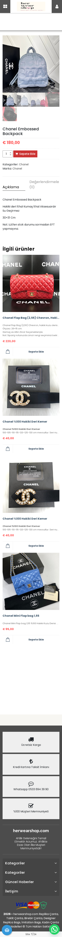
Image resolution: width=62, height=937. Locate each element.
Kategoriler (15, 863)
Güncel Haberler (19, 881)
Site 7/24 (31, 934)
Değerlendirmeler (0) (40, 184)
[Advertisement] (31, 678)
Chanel (28, 22)
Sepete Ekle (27, 154)
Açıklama (11, 187)
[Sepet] (7, 930)
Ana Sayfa (13, 22)
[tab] (14, 187)
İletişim (11, 891)
